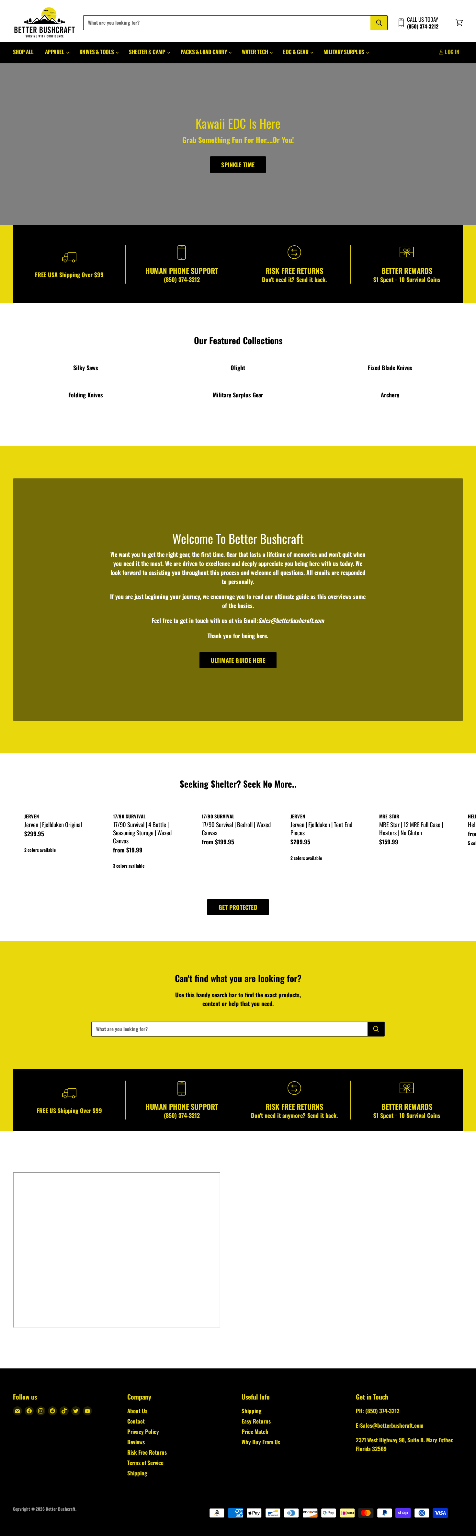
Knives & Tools (97, 52)
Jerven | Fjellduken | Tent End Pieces (321, 828)
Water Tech (255, 52)
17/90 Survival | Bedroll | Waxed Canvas (236, 828)
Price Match (255, 1431)
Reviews (136, 1442)
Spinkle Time (238, 164)
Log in (451, 52)
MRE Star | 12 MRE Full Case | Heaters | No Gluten (411, 828)
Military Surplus (344, 52)
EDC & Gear (296, 52)
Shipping (137, 1473)
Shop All (23, 52)
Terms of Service (145, 1463)
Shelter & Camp (147, 52)
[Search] (379, 22)
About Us (137, 1411)
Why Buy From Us (261, 1442)
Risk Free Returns (147, 1452)
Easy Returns (256, 1421)
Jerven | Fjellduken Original (53, 824)
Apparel (55, 52)
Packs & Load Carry (204, 52)
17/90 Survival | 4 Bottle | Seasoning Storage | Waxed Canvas (142, 832)
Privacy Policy (143, 1431)
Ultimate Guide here (238, 660)
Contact (136, 1421)
